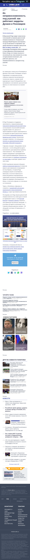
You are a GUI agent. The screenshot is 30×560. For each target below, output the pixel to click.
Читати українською (8, 33)
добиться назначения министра (11, 166)
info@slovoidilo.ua (15, 531)
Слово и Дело (5, 9)
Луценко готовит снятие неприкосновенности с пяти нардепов (15, 298)
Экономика (21, 525)
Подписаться (15, 262)
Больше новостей (14, 464)
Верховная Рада (9, 513)
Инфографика (15, 468)
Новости (6, 398)
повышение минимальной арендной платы (14, 126)
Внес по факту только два (10, 47)
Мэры (6, 521)
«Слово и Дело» (11, 490)
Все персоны (9, 523)
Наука (20, 513)
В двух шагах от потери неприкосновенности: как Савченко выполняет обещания (15, 305)
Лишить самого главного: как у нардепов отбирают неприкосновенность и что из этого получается (13, 104)
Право (20, 521)
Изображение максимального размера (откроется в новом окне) (15, 241)
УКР (2, 499)
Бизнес (20, 509)
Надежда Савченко (13, 200)
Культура (20, 511)
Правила (20, 501)
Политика (24, 9)
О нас (15, 499)
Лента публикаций (14, 9)
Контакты (23, 499)
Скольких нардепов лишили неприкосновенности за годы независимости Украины (15, 301)
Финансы (21, 523)
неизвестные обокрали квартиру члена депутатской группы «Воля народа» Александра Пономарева (13, 248)
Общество (21, 518)
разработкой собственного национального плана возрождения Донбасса (13, 189)
